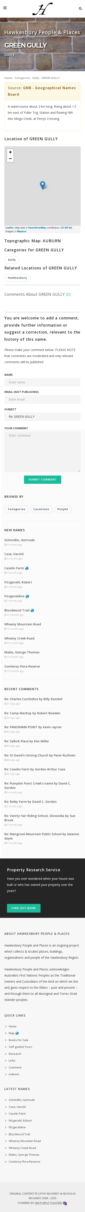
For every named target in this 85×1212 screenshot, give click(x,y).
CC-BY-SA (66, 227)
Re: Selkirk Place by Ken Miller (26, 741)
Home (8, 78)
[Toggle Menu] (5, 8)
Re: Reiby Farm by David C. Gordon (30, 802)
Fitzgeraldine (17, 1127)
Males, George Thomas (21, 652)
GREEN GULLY (50, 78)
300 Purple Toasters (48, 1203)
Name (8, 375)
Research (15, 1054)
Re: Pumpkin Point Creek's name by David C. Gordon (37, 785)
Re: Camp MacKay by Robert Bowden (32, 713)
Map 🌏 (14, 1033)
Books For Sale (18, 1040)
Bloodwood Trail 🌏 (19, 610)
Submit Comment (43, 479)
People (62, 509)
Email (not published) (21, 392)
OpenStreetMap (37, 227)
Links (12, 1060)
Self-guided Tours (20, 1047)
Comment (15, 1067)
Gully (35, 78)
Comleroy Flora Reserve (22, 666)
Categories (22, 78)
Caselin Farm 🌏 (16, 568)
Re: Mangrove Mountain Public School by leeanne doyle (41, 836)
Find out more (24, 908)
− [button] (10, 158)
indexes (14, 1074)
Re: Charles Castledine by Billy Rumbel (33, 699)
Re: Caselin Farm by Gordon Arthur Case (34, 769)
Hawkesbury (17, 278)
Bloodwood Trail (19, 1134)
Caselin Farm (17, 1113)
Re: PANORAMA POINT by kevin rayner (33, 727)
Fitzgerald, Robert (18, 582)
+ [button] (10, 152)
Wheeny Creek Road (19, 638)
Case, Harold (14, 554)
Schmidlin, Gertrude (19, 540)
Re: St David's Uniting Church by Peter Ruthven (39, 755)
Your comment (16, 428)
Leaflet (9, 227)
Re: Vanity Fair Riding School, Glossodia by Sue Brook (39, 818)
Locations (41, 509)
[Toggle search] (80, 8)
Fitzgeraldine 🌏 (16, 596)
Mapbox (21, 231)
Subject (10, 409)
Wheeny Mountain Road (22, 624)
